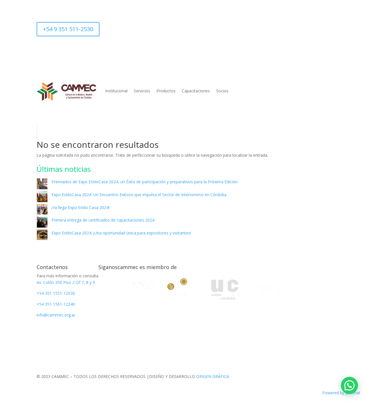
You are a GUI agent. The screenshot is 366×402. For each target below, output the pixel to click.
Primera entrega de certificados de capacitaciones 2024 (102, 220)
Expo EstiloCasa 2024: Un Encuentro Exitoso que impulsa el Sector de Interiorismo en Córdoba (138, 194)
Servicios (142, 90)
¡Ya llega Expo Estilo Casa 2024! (80, 207)
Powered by (341, 392)
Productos (166, 90)
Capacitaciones (196, 90)
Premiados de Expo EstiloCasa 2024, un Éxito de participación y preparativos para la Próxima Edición (144, 181)
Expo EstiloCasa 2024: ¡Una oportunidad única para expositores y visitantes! (121, 233)
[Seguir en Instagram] (104, 26)
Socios (222, 90)
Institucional (116, 90)
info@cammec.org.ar (56, 315)
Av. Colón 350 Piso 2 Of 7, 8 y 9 (66, 282)
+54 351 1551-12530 (56, 293)
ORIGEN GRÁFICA (212, 376)
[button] (349, 385)
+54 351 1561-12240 (56, 304)
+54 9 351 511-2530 (68, 29)
